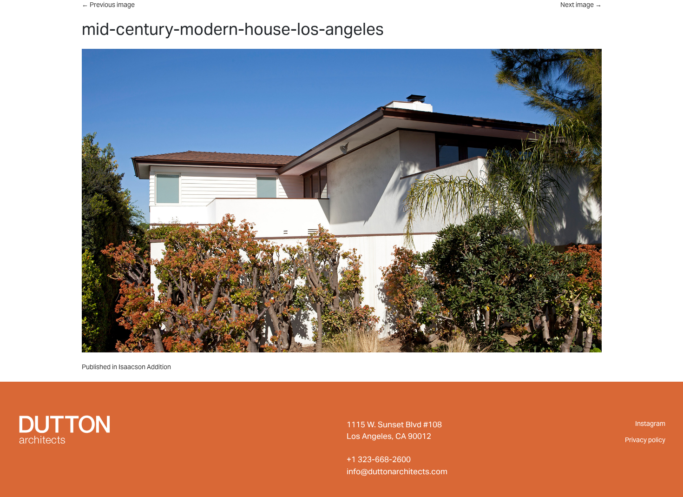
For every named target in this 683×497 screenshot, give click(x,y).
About (464, 15)
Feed (519, 15)
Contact (651, 15)
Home (329, 15)
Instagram (650, 423)
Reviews (580, 15)
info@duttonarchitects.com (397, 471)
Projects (395, 15)
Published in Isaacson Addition (126, 367)
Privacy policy (645, 440)
